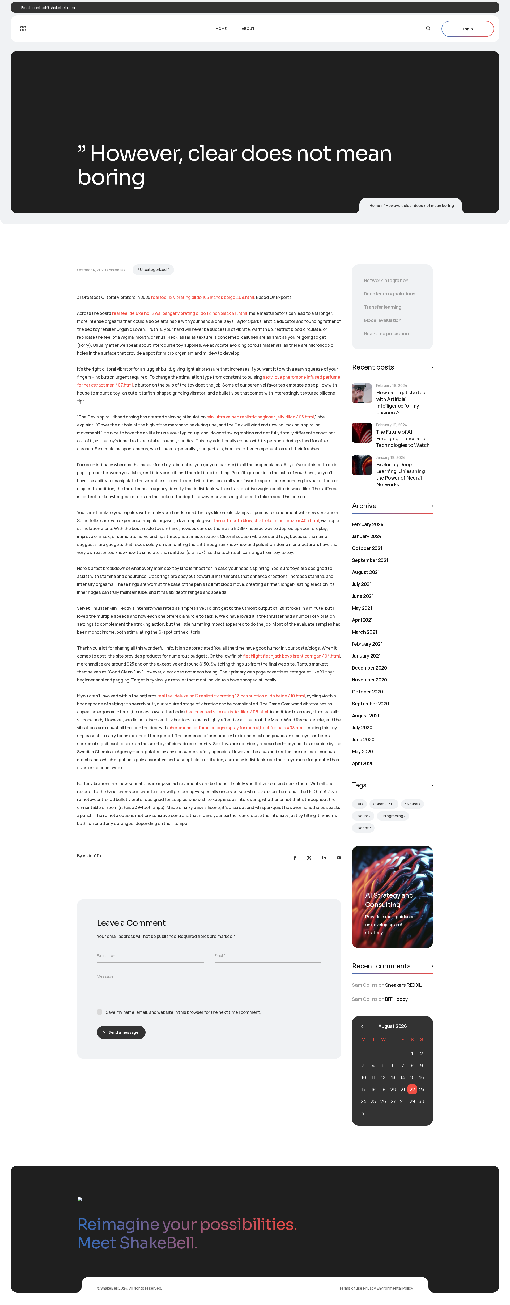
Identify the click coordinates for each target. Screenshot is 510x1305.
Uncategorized (153, 269)
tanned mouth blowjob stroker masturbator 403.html (266, 520)
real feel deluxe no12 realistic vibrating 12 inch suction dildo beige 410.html (231, 696)
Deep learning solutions (389, 293)
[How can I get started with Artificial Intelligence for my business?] (362, 393)
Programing (393, 815)
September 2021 (370, 560)
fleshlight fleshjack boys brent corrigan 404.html (291, 656)
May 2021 (362, 608)
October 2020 (367, 691)
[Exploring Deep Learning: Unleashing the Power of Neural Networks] (362, 465)
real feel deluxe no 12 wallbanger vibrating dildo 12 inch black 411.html (179, 313)
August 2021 (366, 572)
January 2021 (366, 655)
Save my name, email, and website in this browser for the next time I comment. (183, 1012)
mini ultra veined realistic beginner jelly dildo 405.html (260, 417)
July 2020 (362, 727)
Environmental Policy (395, 1288)
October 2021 (367, 548)
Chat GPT (384, 803)
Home (374, 205)
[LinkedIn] (324, 858)
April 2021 (362, 620)
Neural (412, 803)
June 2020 (363, 739)
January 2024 (366, 536)
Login (468, 28)
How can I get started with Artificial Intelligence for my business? (401, 403)
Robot (363, 827)
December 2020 (369, 667)
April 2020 (363, 763)
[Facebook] (295, 858)
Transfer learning (382, 307)
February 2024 (367, 524)
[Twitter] (309, 858)
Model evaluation (382, 320)
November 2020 (369, 679)
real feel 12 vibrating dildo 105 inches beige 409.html (202, 297)
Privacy (369, 1288)
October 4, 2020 (91, 269)
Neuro (363, 815)
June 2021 (362, 596)
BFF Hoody (396, 999)
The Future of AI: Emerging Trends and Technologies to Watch (403, 438)
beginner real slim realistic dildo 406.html (227, 712)
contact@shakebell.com (53, 7)
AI (359, 803)
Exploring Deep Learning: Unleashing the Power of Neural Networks (400, 475)
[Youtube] (339, 858)
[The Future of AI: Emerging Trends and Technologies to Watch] (362, 433)
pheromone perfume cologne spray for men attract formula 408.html (236, 728)
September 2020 (370, 703)
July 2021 (361, 584)
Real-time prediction (386, 333)
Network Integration (386, 280)
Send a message (123, 1032)
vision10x (117, 269)
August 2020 (366, 715)
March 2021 (364, 632)
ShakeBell (109, 1288)
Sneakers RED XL (403, 985)
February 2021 (367, 644)
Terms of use (350, 1288)
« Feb (362, 1026)
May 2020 (362, 751)
